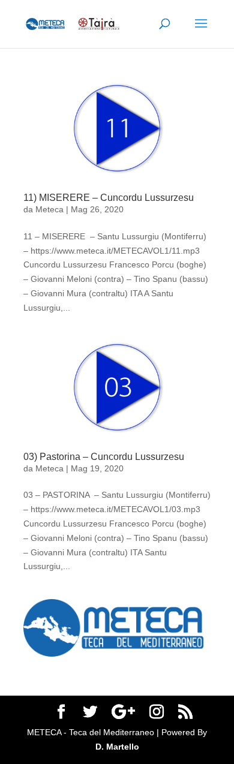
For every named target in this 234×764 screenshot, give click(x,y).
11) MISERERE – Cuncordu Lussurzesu (108, 197)
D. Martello (117, 746)
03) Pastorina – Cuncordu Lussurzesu (103, 457)
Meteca (49, 209)
